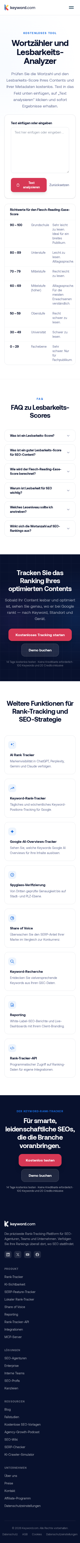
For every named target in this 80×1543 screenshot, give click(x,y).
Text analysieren (31, 185)
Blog (7, 1409)
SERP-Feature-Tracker (20, 1292)
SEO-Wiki (11, 1439)
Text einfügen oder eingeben (31, 123)
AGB (25, 1534)
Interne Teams (14, 1373)
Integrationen (13, 1329)
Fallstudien (11, 1417)
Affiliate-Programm (17, 1498)
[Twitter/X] (17, 1254)
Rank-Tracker (13, 1277)
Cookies (37, 1534)
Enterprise (11, 1366)
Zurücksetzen (59, 185)
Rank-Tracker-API (16, 1322)
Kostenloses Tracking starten (40, 635)
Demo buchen (40, 650)
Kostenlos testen (40, 1160)
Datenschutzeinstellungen (22, 1506)
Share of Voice (14, 1307)
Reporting (11, 1314)
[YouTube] (27, 1254)
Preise (8, 1483)
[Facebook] (37, 1254)
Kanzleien (11, 1388)
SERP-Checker (14, 1447)
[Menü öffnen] (71, 7)
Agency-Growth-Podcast (21, 1432)
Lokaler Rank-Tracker (19, 1299)
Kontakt (9, 1491)
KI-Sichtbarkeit (14, 1284)
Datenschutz (10, 1534)
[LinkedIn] (8, 1254)
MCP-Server (13, 1337)
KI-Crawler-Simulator (19, 1454)
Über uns (10, 1476)
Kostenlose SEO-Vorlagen (22, 1424)
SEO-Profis (12, 1381)
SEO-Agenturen (15, 1358)
